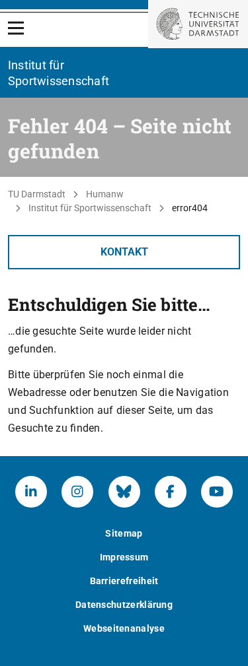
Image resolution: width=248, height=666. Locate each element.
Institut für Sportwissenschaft (89, 208)
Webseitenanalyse (124, 628)
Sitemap (123, 533)
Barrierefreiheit (124, 581)
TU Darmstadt (36, 194)
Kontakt (124, 252)
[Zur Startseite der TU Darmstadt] (198, 24)
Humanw (105, 194)
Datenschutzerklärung (124, 604)
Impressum (124, 557)
